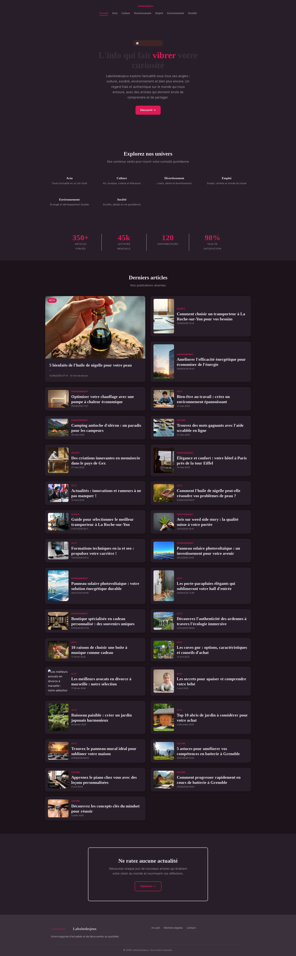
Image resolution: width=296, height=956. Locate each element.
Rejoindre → (148, 886)
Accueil (104, 13)
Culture (126, 13)
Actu (115, 13)
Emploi (159, 13)
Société (192, 13)
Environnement (175, 13)
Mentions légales (173, 927)
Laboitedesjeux (85, 929)
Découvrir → (148, 110)
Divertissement (142, 13)
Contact (191, 927)
